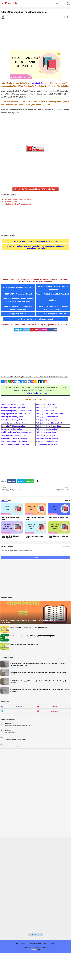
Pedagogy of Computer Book (46, 407)
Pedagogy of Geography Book (47, 420)
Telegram (18, 330)
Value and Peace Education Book (13, 435)
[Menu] (2, 3)
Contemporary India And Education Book (16, 411)
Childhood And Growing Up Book (13, 407)
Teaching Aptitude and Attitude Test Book (52, 294)
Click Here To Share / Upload (35, 393)
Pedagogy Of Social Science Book (48, 426)
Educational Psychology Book (47, 438)
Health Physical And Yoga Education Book (16, 432)
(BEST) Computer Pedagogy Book (35, 518)
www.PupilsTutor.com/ (44, 948)
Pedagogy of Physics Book (45, 404)
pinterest (55, 707)
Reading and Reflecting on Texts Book (15, 444)
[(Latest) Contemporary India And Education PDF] (4, 646)
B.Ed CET (53, 300)
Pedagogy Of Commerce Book (47, 429)
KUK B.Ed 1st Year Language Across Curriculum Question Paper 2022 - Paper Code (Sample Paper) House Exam (39, 690)
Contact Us (24, 943)
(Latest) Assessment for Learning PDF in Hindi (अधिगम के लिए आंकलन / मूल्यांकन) (32, 636)
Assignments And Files (18, 314)
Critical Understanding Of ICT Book (14, 420)
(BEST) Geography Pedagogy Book (58, 537)
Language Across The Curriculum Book (15, 414)
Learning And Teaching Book (12, 417)
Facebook (53, 330)
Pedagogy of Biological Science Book (50, 414)
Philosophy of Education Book (47, 441)
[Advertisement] (35, 35)
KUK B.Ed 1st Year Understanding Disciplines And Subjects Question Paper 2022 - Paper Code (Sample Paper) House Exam (38, 664)
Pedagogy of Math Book (45, 411)
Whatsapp (30, 481)
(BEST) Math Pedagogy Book (58, 517)
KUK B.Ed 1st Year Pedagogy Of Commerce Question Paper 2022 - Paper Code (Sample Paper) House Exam (38, 682)
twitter (19, 711)
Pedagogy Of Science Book (46, 432)
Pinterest (34, 330)
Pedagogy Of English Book (46, 435)
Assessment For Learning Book (12, 404)
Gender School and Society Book (13, 423)
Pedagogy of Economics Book (47, 417)
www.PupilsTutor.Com (40, 83)
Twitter (26, 330)
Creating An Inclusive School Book (14, 438)
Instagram (43, 330)
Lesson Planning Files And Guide (53, 314)
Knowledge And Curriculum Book (13, 426)
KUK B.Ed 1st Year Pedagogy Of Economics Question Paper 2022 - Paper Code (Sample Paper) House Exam (38, 673)
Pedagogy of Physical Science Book (49, 423)
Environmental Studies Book (12, 429)
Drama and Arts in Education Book (14, 441)
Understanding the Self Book (47, 444)
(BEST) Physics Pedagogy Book (10, 518)
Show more (67, 500)
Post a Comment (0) (35, 557)
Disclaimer (53, 943)
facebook (19, 707)
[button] (56, 3)
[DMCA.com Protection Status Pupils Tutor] (35, 950)
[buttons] (29, 934)
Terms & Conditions (35, 943)
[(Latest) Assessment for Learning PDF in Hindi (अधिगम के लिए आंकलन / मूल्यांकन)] (4, 637)
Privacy (45, 943)
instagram (54, 711)
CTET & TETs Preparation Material (18, 294)
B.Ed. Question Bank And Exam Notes (18, 288)
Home (16, 943)
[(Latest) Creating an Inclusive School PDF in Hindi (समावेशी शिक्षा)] (4, 629)
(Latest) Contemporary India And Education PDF (24, 644)
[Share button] (37, 481)
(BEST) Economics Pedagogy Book (35, 537)
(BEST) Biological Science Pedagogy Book (10, 537)
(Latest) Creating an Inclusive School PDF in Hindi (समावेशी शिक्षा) (28, 627)
